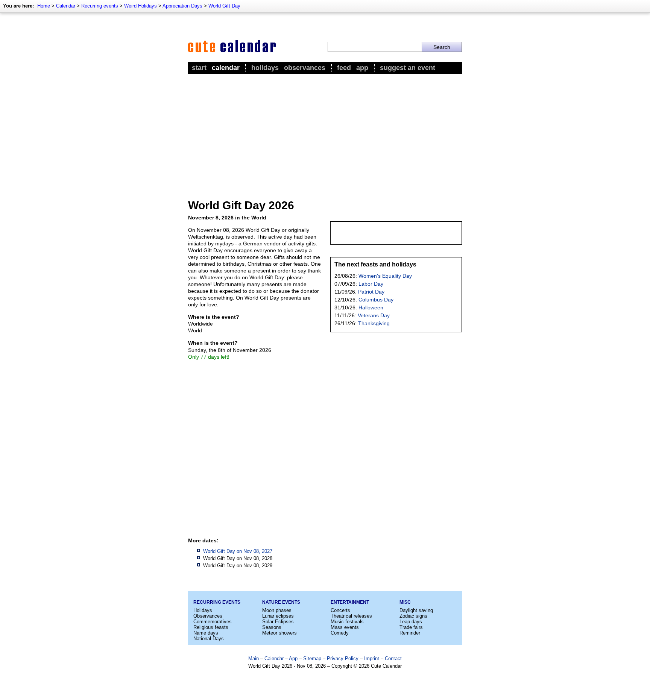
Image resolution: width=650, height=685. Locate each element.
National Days (208, 638)
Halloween (370, 307)
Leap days (410, 621)
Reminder (409, 633)
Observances (304, 68)
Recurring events (99, 6)
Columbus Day (375, 300)
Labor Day (370, 284)
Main (253, 658)
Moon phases (277, 610)
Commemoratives (212, 621)
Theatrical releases (351, 616)
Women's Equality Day (385, 276)
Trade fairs (411, 627)
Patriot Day (371, 292)
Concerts (340, 610)
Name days (205, 633)
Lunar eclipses (278, 616)
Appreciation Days (182, 6)
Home (43, 6)
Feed (344, 68)
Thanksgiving (374, 323)
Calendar (65, 6)
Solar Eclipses (278, 621)
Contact (393, 658)
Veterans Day (374, 315)
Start (199, 68)
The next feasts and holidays (375, 264)
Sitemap (312, 658)
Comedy (340, 633)
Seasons (271, 627)
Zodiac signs (413, 616)
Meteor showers (279, 633)
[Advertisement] (325, 132)
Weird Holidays (140, 6)
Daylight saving (416, 610)
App (362, 68)
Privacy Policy (342, 658)
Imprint (371, 658)
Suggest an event (407, 68)
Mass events (345, 627)
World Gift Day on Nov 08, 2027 (237, 551)
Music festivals (347, 621)
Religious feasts (210, 627)
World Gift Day (224, 6)
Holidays (265, 68)
